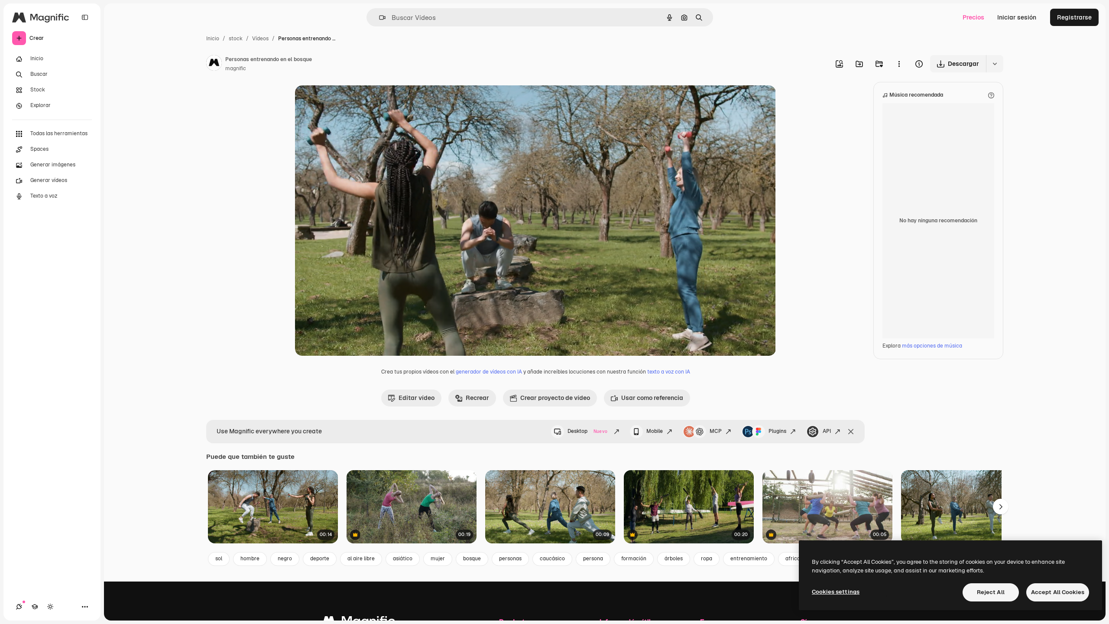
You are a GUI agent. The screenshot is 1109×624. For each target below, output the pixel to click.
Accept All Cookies (1057, 592)
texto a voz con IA (668, 371)
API (827, 431)
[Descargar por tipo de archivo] (994, 63)
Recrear (477, 398)
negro (285, 558)
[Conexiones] (19, 607)
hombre (249, 558)
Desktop (587, 431)
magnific (235, 68)
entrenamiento (748, 558)
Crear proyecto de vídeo (555, 398)
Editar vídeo (417, 398)
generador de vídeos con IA (489, 371)
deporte (319, 558)
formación (633, 558)
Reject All (991, 592)
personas (510, 558)
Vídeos (260, 38)
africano (795, 558)
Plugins (777, 431)
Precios (973, 17)
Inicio (212, 38)
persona (593, 558)
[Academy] (35, 607)
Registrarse (1074, 17)
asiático (402, 558)
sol (218, 558)
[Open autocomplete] (379, 17)
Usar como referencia (652, 398)
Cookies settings (835, 591)
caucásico (552, 558)
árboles (674, 558)
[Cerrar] (850, 431)
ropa (706, 558)
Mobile (654, 431)
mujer (438, 558)
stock (236, 38)
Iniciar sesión (1016, 17)
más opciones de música (932, 345)
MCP (716, 431)
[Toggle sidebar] (85, 17)
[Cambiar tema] (50, 607)
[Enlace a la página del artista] (214, 64)
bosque (472, 558)
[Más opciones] (899, 63)
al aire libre (361, 558)
